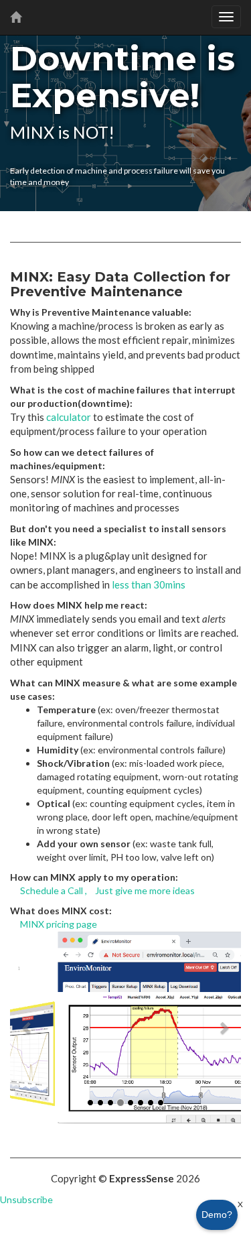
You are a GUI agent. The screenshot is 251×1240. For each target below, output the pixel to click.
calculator (68, 417)
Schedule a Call (51, 890)
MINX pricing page (58, 924)
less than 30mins (148, 584)
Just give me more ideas (145, 890)
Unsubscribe (26, 1199)
